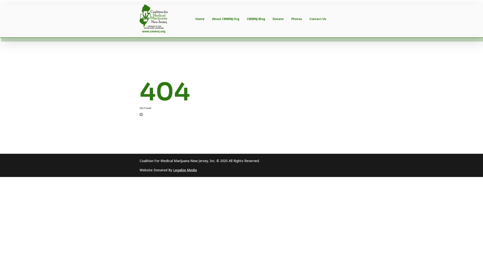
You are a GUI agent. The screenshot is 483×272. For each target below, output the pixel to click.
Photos (296, 19)
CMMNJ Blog (256, 19)
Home (200, 19)
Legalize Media (185, 170)
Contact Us (317, 19)
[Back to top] (473, 262)
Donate (278, 19)
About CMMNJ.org (225, 19)
